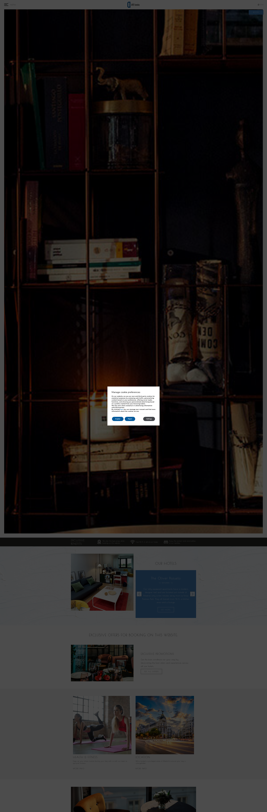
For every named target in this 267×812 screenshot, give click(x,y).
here (121, 409)
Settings (149, 419)
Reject (130, 419)
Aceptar (117, 419)
